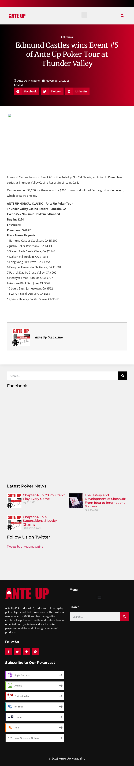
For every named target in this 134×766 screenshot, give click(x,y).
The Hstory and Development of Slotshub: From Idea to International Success (105, 500)
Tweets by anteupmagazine (25, 546)
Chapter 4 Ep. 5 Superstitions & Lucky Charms (40, 520)
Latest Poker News (26, 486)
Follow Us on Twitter (28, 537)
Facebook (17, 385)
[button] (122, 16)
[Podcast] (26, 651)
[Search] (122, 375)
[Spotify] (35, 651)
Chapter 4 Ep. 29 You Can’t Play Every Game (44, 497)
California (67, 37)
